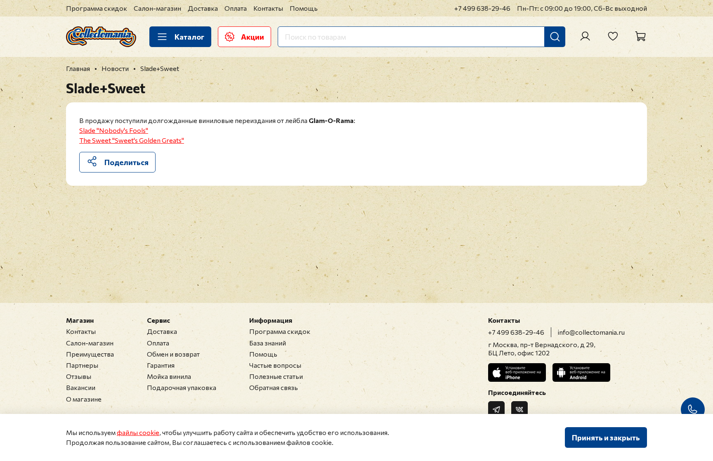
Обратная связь (273, 387)
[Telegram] (496, 409)
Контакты (268, 8)
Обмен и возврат (173, 354)
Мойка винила (169, 376)
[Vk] (519, 409)
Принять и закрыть (606, 437)
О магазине (84, 399)
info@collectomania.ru (591, 332)
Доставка (203, 8)
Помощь (304, 8)
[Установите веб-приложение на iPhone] (517, 372)
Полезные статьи (276, 376)
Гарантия (161, 365)
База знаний (267, 343)
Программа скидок (96, 8)
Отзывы (78, 376)
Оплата (235, 8)
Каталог (189, 36)
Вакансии (80, 387)
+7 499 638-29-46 (482, 8)
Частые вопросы (275, 365)
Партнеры (82, 365)
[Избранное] (612, 36)
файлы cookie (138, 432)
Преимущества (90, 354)
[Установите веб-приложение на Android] (581, 372)
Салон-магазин (157, 8)
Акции (252, 36)
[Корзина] (640, 36)
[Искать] (555, 36)
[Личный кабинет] (585, 36)
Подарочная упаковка (181, 387)
